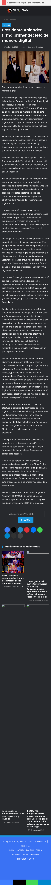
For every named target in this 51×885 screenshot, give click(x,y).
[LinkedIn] (20, 530)
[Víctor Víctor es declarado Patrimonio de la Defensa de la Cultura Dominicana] (13, 562)
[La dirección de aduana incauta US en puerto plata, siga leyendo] (13, 706)
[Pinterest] (27, 530)
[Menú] (3, 12)
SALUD (39, 850)
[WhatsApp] (40, 530)
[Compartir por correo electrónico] (13, 536)
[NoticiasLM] (18, 10)
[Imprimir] (20, 536)
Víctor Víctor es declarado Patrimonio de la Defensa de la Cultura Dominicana (13, 579)
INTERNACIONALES (20, 854)
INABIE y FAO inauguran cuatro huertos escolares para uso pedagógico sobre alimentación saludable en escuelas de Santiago (38, 819)
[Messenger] (33, 530)
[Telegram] (7, 536)
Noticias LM (25, 846)
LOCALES (20, 850)
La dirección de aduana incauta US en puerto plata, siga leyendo (13, 815)
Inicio (5, 19)
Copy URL (25, 520)
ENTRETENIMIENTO (25, 859)
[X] (13, 530)
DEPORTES (34, 854)
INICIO (12, 850)
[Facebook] (7, 530)
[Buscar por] (47, 12)
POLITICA (30, 850)
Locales (13, 19)
